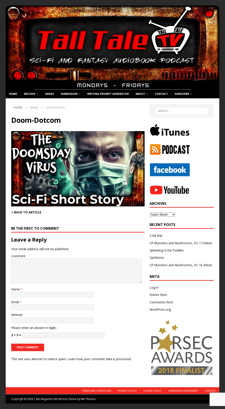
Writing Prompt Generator (108, 94)
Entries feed (158, 295)
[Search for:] (182, 111)
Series (49, 94)
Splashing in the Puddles (167, 250)
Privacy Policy (127, 390)
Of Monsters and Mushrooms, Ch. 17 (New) (181, 243)
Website (17, 315)
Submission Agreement (183, 390)
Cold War (156, 235)
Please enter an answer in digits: (34, 328)
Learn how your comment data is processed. (99, 359)
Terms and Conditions (96, 390)
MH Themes (88, 399)
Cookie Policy (152, 390)
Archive (29, 94)
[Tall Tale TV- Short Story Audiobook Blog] (113, 87)
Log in (154, 287)
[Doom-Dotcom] (78, 204)
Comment (18, 256)
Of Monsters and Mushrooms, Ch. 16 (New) (181, 265)
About (140, 94)
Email (15, 302)
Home (13, 94)
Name (16, 289)
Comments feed (161, 302)
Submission (69, 94)
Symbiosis (157, 257)
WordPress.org (160, 309)
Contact (161, 94)
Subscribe (182, 94)
